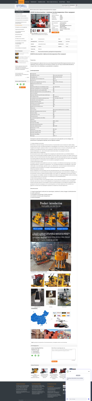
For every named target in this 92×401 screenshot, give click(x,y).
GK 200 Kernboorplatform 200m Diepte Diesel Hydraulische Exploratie (35, 376)
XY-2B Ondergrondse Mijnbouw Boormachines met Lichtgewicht (21, 389)
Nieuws (68, 1)
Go (76, 6)
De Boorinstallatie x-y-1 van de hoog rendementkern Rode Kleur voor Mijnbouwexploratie (23, 61)
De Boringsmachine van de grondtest (21, 20)
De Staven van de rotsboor (19, 38)
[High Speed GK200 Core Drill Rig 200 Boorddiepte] (17, 53)
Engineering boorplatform (19, 29)
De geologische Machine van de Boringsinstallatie (20, 23)
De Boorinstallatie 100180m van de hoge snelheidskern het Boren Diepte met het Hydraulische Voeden (38, 386)
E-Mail (64, 392)
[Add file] (67, 399)
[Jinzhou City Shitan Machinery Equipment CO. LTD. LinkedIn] (63, 390)
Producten (21, 1)
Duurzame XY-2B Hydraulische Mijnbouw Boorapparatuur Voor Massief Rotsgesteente (23, 392)
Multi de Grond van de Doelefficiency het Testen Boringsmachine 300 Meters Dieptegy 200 (63, 376)
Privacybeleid (21, 400)
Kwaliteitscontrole (41, 1)
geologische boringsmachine (39, 342)
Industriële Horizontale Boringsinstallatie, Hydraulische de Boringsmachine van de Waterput (53, 392)
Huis (16, 1)
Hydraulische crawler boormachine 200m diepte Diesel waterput (38, 389)
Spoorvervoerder (18, 36)
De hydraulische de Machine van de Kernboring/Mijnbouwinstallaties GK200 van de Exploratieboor (24, 57)
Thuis (16, 9)
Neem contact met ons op (52, 1)
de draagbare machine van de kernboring (60, 342)
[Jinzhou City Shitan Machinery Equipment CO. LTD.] (22, 6)
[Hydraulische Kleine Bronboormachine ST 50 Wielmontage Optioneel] (44, 370)
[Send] (89, 399)
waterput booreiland (18, 13)
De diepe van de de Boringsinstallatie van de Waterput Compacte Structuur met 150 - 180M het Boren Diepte (22, 386)
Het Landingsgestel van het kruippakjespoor (20, 32)
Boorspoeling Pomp (18, 34)
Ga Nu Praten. (62, 1)
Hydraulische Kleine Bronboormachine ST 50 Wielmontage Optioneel (44, 376)
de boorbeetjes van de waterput (20, 40)
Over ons (27, 1)
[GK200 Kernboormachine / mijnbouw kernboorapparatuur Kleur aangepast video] (40, 21)
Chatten (55, 32)
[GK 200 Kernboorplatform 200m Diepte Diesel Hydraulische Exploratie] (35, 370)
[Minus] (89, 371)
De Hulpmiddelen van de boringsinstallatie (19, 43)
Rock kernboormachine (48, 342)
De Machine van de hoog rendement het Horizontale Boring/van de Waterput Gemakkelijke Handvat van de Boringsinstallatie (54, 396)
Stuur (65, 387)
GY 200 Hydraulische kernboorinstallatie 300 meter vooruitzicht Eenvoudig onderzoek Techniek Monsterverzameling (54, 377)
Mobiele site (66, 393)
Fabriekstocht (33, 1)
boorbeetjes (17, 45)
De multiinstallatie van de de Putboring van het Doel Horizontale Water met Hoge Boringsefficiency (54, 388)
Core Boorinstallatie (25, 9)
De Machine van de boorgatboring (21, 27)
